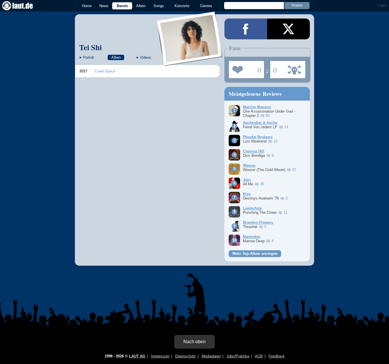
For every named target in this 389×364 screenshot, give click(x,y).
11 (285, 212)
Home (87, 6)
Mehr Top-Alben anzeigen (254, 253)
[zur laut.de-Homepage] (23, 5)
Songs (158, 6)
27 (294, 170)
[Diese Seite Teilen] (245, 29)
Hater (273, 68)
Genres (206, 6)
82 (268, 115)
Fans (245, 68)
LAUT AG (137, 356)
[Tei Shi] (189, 62)
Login (381, 5)
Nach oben (194, 341)
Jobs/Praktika (237, 356)
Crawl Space (105, 71)
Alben (141, 6)
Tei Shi (90, 47)
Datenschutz (185, 356)
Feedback (277, 356)
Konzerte (182, 6)
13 (275, 141)
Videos (145, 57)
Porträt (88, 57)
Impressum (160, 356)
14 (286, 127)
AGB (259, 356)
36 (262, 184)
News (103, 6)
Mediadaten (211, 356)
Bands (122, 6)
